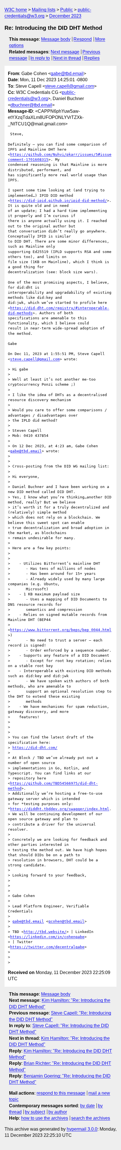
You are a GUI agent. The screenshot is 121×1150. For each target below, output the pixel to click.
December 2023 (65, 15)
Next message (65, 51)
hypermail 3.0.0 (82, 1129)
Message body (55, 39)
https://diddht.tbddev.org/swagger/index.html (59, 809)
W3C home (16, 9)
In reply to (40, 58)
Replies (92, 58)
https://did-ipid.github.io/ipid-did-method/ (58, 200)
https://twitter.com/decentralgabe (47, 947)
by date (87, 1105)
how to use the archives (44, 1118)
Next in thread (67, 58)
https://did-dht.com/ (34, 747)
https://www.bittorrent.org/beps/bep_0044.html (60, 630)
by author (57, 1112)
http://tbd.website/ (45, 932)
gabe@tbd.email (67, 73)
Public (66, 9)
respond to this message (61, 1093)
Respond (82, 39)
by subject (35, 1112)
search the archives (90, 1118)
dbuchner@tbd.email (31, 105)
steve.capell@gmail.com (69, 86)
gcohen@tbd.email (66, 921)
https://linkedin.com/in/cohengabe (47, 937)
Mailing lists (43, 9)
